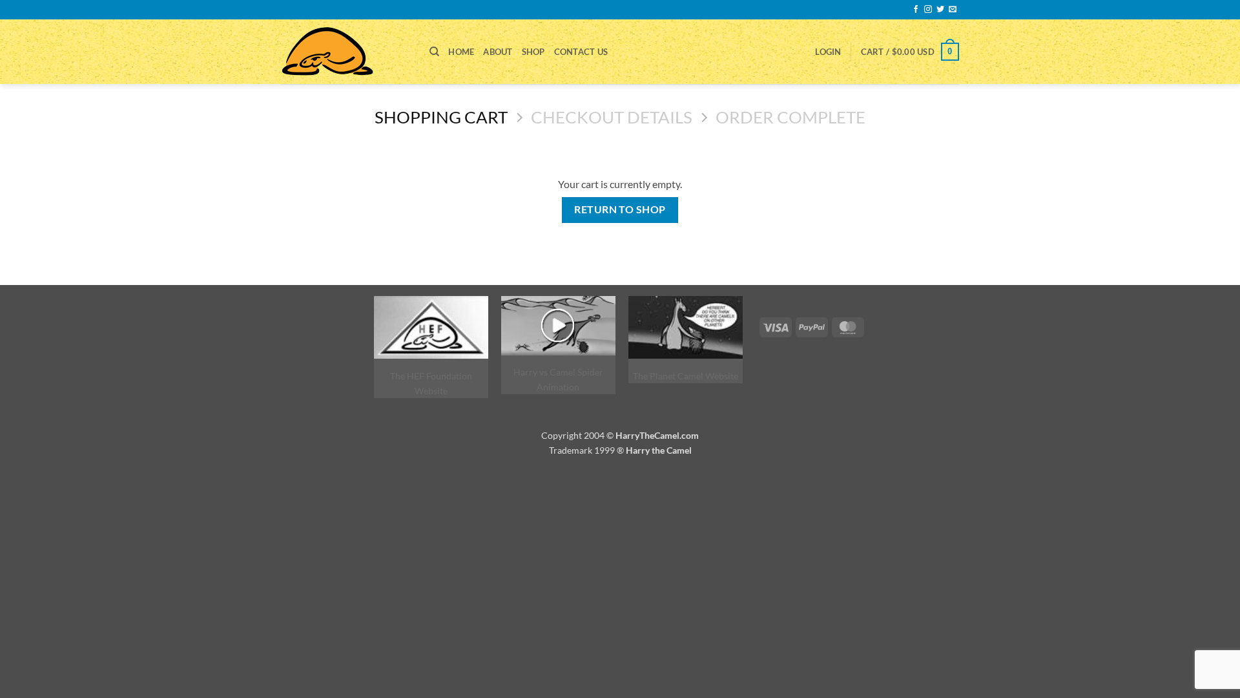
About (497, 52)
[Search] (434, 51)
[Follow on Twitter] (940, 9)
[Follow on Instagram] (928, 9)
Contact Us (581, 52)
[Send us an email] (952, 9)
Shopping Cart (441, 117)
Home (461, 52)
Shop (533, 52)
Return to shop (620, 209)
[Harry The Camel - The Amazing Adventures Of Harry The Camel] (345, 52)
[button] (828, 52)
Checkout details (611, 117)
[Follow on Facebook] (916, 9)
